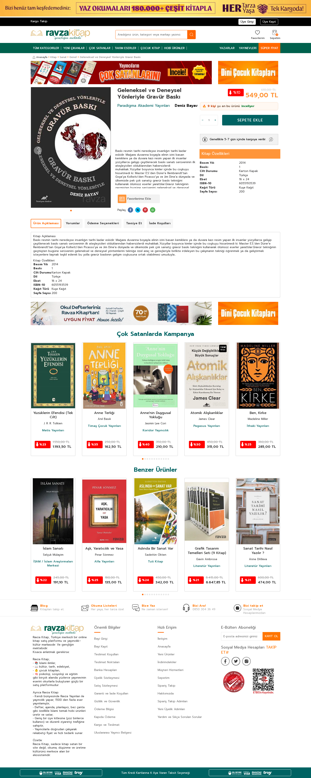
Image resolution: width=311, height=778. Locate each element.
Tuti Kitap (155, 562)
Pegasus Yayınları (206, 426)
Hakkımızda (166, 693)
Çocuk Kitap (150, 48)
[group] (71, 147)
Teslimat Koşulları (106, 654)
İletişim (162, 638)
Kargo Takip (39, 21)
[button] (71, 210)
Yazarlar (227, 48)
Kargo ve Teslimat (107, 725)
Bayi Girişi (100, 638)
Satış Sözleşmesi (106, 685)
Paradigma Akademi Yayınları (143, 106)
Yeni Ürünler (166, 654)
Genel (73, 57)
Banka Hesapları (105, 670)
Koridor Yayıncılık (156, 430)
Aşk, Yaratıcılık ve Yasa (104, 548)
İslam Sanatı (53, 548)
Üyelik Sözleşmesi (106, 678)
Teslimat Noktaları (107, 662)
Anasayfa (41, 57)
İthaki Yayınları (258, 426)
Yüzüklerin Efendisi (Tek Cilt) (53, 415)
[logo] (60, 34)
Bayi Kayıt (101, 646)
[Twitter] (236, 661)
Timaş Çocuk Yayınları (104, 426)
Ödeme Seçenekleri (103, 223)
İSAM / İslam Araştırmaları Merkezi (53, 563)
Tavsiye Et (134, 223)
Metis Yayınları (53, 430)
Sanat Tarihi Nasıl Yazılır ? (257, 550)
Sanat (63, 57)
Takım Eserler (125, 48)
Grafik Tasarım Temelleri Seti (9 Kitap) (207, 550)
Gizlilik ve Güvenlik (107, 701)
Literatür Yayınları (206, 566)
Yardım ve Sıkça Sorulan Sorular (180, 717)
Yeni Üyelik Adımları (171, 709)
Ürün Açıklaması (46, 223)
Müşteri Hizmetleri (170, 670)
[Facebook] (225, 661)
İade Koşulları (160, 223)
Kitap (53, 57)
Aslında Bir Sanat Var (155, 548)
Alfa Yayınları (104, 562)
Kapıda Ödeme (105, 717)
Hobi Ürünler (174, 48)
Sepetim (163, 678)
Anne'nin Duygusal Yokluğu (155, 415)
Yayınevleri (247, 48)
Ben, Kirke (258, 413)
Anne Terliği (104, 413)
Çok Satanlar (99, 48)
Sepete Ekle (250, 120)
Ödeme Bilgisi (104, 709)
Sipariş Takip (166, 685)
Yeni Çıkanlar (74, 48)
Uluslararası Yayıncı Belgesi (112, 732)
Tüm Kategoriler (46, 48)
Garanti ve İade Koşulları (111, 693)
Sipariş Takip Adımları (172, 701)
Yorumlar (73, 223)
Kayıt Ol (271, 636)
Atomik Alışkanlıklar (206, 413)
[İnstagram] (246, 661)
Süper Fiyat (269, 48)
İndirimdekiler (167, 662)
